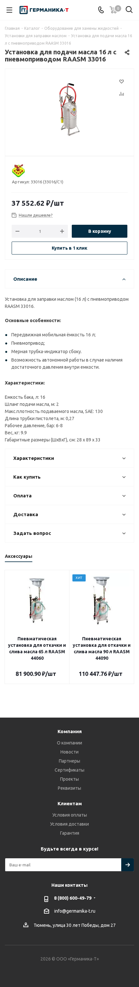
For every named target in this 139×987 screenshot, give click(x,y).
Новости (69, 751)
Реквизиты (69, 788)
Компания (70, 731)
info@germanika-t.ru (74, 911)
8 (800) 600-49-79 (72, 898)
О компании (69, 742)
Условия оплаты (69, 815)
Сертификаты (69, 770)
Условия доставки (69, 824)
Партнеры (69, 761)
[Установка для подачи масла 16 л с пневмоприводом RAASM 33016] (69, 109)
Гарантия (69, 833)
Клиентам (70, 803)
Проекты (69, 779)
